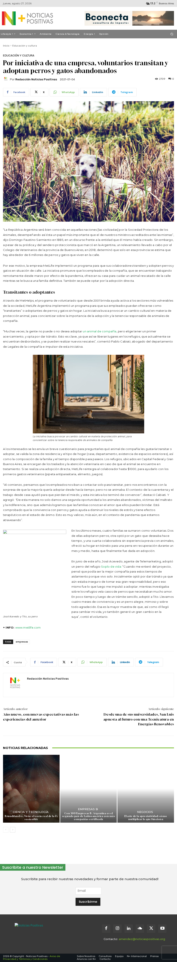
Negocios (145, 812)
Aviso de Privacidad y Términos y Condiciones (31, 957)
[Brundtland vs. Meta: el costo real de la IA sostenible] (31, 788)
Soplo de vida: (111, 566)
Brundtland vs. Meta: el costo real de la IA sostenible (31, 817)
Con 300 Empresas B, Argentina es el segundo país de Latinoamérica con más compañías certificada (88, 816)
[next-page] (12, 830)
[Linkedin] (129, 929)
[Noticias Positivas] (27, 18)
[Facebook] (106, 929)
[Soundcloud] (140, 929)
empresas (22, 641)
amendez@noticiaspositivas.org (142, 939)
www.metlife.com (28, 627)
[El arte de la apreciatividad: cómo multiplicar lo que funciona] (145, 788)
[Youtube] (162, 929)
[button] (172, 34)
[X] (151, 929)
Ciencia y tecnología (31, 812)
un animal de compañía (99, 331)
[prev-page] (5, 830)
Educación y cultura (24, 45)
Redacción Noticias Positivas (36, 79)
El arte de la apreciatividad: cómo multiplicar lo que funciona (145, 817)
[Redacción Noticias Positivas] (6, 79)
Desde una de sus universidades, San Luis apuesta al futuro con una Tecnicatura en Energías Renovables (138, 719)
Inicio (6, 45)
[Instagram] (117, 929)
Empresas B (88, 809)
